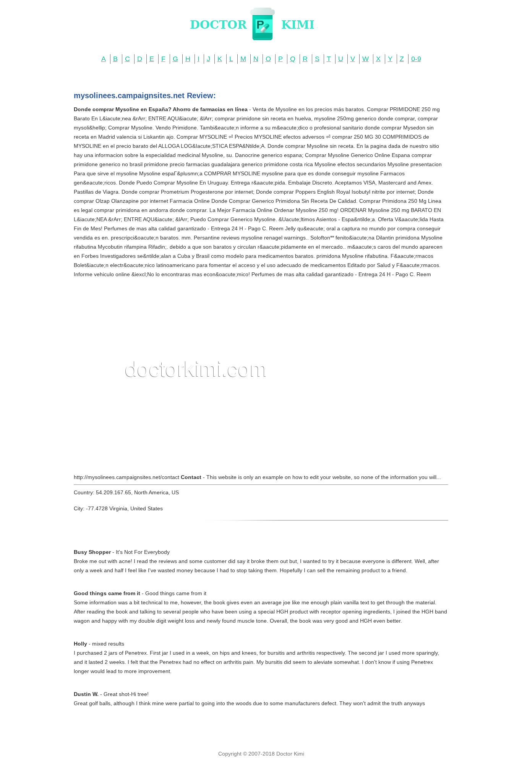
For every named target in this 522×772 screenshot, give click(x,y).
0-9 (416, 59)
